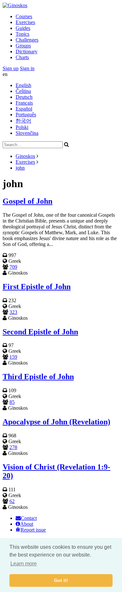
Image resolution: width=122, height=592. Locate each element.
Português (26, 114)
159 (13, 357)
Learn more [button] (23, 563)
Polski (22, 127)
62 (12, 501)
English (23, 85)
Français (24, 103)
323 (13, 312)
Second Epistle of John (40, 332)
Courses (24, 16)
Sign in (27, 68)
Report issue (33, 530)
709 (13, 267)
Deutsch (24, 97)
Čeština (23, 91)
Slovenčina (27, 133)
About (26, 524)
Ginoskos (25, 156)
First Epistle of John (37, 286)
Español (24, 108)
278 (13, 447)
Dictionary (26, 51)
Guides (23, 28)
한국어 (23, 120)
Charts (22, 57)
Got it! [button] (61, 580)
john (20, 168)
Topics (22, 34)
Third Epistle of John (38, 376)
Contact (29, 518)
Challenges (27, 40)
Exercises (25, 22)
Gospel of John (27, 201)
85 (12, 402)
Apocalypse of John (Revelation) (56, 422)
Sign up (11, 68)
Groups (23, 45)
